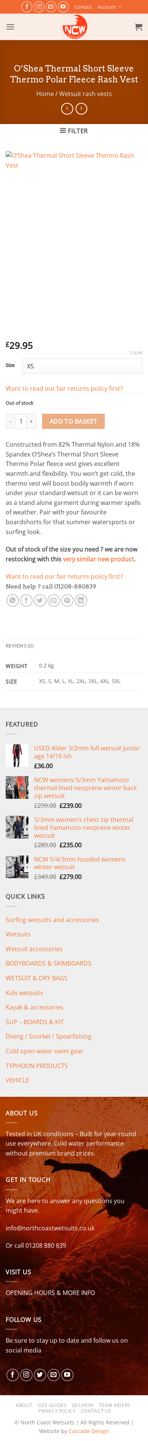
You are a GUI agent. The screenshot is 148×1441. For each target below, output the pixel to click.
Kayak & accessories (34, 1007)
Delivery (83, 1405)
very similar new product (98, 559)
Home (45, 94)
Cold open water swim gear (44, 1051)
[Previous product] (81, 109)
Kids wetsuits (24, 993)
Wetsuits (18, 934)
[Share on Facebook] (26, 600)
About (24, 1405)
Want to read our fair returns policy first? (64, 388)
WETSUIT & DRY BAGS (37, 978)
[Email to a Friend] (53, 600)
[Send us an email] (51, 6)
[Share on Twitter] (40, 600)
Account (107, 6)
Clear (136, 353)
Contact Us (96, 1411)
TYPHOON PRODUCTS (37, 1066)
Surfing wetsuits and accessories (52, 920)
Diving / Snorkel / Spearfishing (48, 1036)
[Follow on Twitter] (40, 1375)
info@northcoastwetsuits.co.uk (50, 1228)
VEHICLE (17, 1080)
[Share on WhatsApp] (12, 600)
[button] (10, 26)
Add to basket (74, 421)
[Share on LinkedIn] (81, 600)
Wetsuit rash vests (85, 94)
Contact (83, 6)
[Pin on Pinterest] (67, 600)
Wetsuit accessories (34, 949)
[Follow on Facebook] (26, 6)
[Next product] (67, 109)
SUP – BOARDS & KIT (35, 1022)
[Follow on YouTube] (63, 6)
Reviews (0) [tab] (20, 645)
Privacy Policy (57, 1411)
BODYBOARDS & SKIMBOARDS (48, 963)
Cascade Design (89, 1431)
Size (10, 365)
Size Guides (52, 1405)
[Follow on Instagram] (38, 6)
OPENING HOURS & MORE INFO (50, 1293)
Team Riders (115, 1405)
